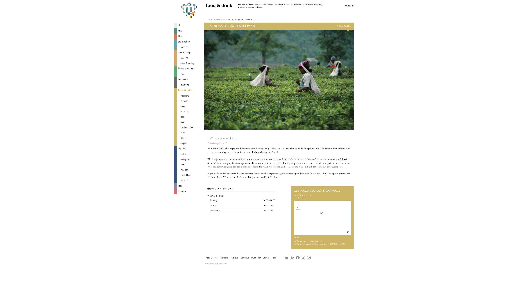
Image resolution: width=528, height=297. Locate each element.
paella (183, 117)
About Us (209, 258)
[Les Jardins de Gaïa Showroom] (322, 218)
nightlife (181, 149)
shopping (184, 58)
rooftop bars (185, 159)
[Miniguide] (189, 10)
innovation (183, 80)
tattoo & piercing (187, 63)
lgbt (180, 186)
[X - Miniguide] (303, 257)
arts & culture (184, 42)
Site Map (266, 258)
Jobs (216, 258)
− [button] (298, 207)
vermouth (184, 101)
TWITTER (226, 138)
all (179, 25)
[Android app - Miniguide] (292, 257)
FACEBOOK (218, 138)
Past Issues (234, 258)
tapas (183, 122)
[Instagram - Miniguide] (309, 257)
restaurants (185, 96)
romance (182, 191)
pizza (183, 133)
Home (209, 20)
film (180, 36)
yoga (183, 74)
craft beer (184, 154)
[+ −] (322, 218)
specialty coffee (187, 128)
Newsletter (224, 258)
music (180, 31)
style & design (184, 53)
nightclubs (185, 181)
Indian (183, 138)
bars (182, 165)
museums (184, 47)
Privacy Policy (256, 258)
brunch (183, 106)
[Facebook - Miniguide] (298, 257)
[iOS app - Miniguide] (287, 257)
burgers (184, 143)
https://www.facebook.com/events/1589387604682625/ (321, 244)
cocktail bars (186, 175)
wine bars (184, 170)
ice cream (184, 112)
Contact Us (245, 258)
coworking (185, 85)
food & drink (185, 90)
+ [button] (298, 204)
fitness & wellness (186, 69)
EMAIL (233, 138)
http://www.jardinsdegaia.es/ (309, 241)
